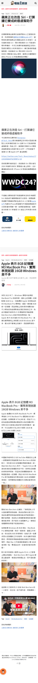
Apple (7, 13)
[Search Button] (36, 3)
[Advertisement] (19, 238)
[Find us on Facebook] (17, 663)
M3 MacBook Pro (17, 260)
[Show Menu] (2, 3)
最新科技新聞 (23, 9)
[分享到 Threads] (31, 30)
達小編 (9, 25)
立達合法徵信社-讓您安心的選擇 (12, 230)
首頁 (2, 9)
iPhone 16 (15, 13)
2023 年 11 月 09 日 (20, 25)
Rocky (9, 285)
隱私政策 (24, 657)
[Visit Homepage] (19, 3)
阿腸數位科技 (22, 659)
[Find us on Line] (19, 663)
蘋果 (21, 13)
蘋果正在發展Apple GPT (22, 37)
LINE (35, 30)
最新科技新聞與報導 (11, 9)
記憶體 (31, 260)
